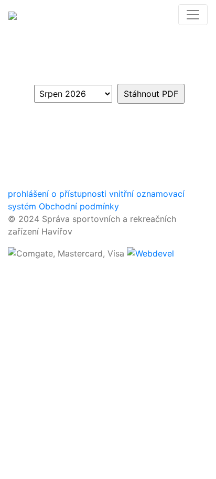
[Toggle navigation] (193, 14)
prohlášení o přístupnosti (57, 193)
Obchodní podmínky (79, 206)
